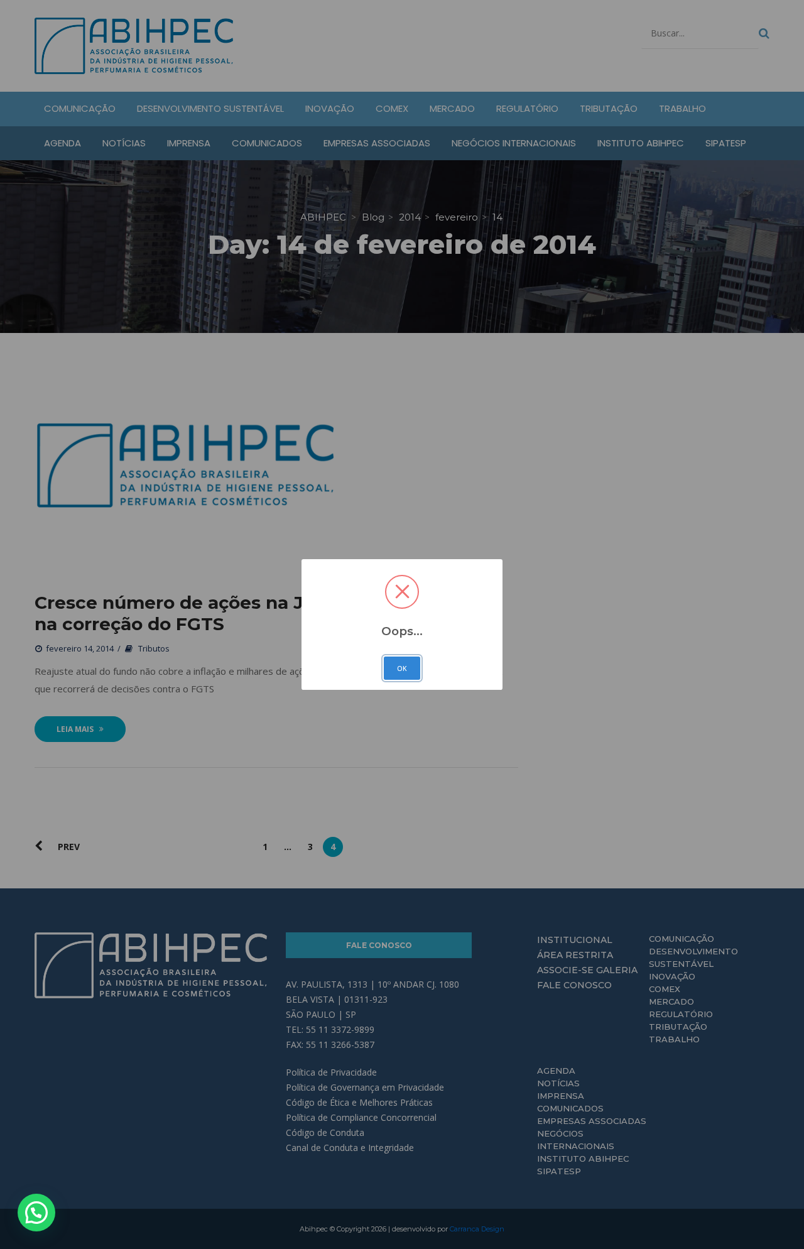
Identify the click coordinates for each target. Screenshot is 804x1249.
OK (402, 668)
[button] (36, 1212)
